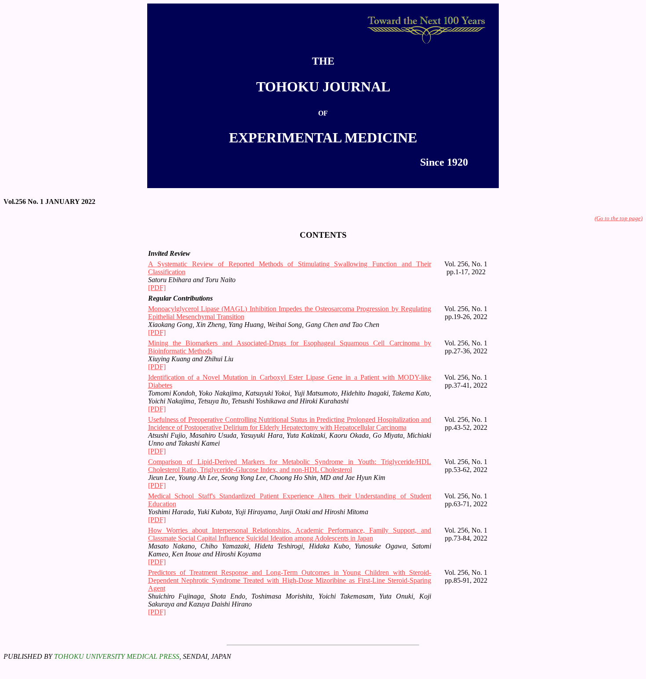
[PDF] (157, 287)
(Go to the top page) (618, 218)
